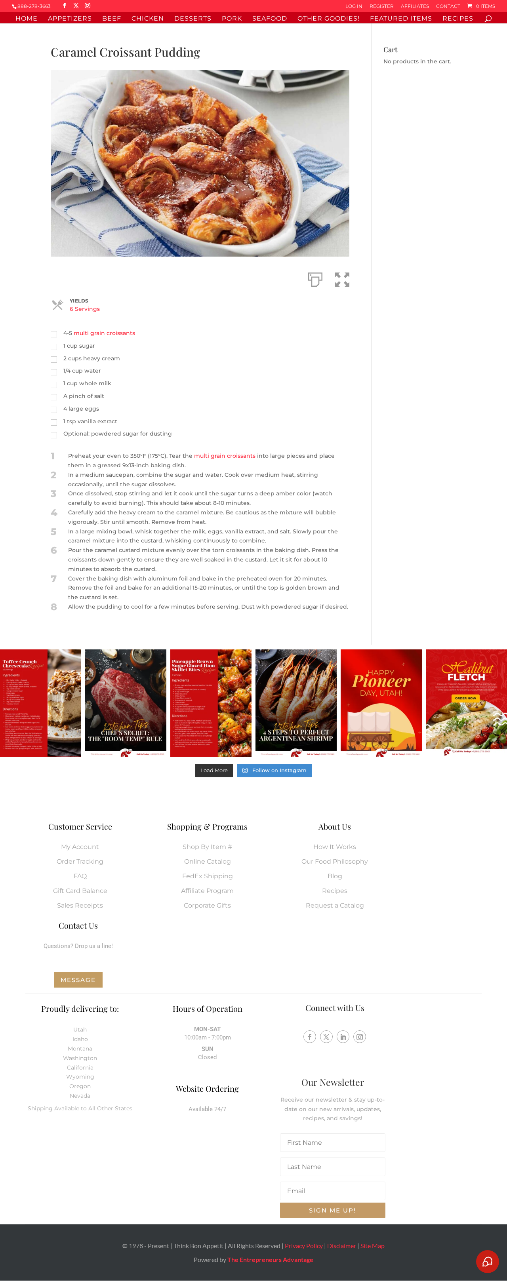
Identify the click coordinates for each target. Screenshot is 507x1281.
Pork (232, 19)
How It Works (334, 847)
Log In (353, 6)
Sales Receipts (80, 905)
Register (382, 6)
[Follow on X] (326, 1036)
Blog (335, 876)
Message (78, 980)
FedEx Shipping (207, 876)
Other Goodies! (328, 19)
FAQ (80, 876)
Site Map (372, 1245)
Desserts (193, 19)
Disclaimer (341, 1245)
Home (26, 19)
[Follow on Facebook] (309, 1036)
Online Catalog (207, 861)
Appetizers (70, 19)
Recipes (457, 19)
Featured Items (401, 19)
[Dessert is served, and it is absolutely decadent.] (40, 703)
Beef (111, 19)
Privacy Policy (304, 1245)
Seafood (269, 19)
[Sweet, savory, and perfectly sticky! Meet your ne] (211, 703)
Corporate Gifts (207, 905)
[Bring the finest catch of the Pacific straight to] (466, 703)
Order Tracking (80, 861)
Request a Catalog (335, 905)
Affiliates (415, 6)
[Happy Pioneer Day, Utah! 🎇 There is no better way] (381, 703)
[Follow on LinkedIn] (343, 1036)
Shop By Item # (207, 847)
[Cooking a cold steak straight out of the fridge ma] (125, 703)
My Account (80, 847)
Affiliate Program (207, 891)
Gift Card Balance (80, 891)
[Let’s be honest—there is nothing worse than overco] (296, 703)
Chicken (148, 19)
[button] (342, 278)
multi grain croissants (104, 333)
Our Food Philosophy (334, 861)
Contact (448, 6)
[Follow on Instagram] (359, 1036)
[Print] (315, 278)
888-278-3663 (34, 6)
